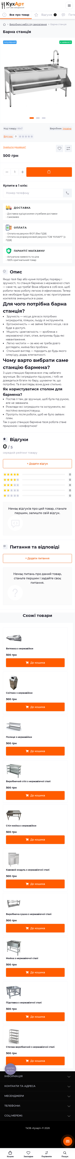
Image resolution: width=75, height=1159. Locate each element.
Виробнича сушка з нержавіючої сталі (29, 914)
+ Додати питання (37, 558)
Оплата (20, 227)
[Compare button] (68, 148)
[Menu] (69, 5)
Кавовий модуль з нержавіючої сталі (28, 869)
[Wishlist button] (59, 148)
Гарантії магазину (29, 250)
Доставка (22, 207)
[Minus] (7, 172)
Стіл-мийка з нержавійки (21, 825)
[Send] (67, 193)
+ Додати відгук (37, 463)
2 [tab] (38, 118)
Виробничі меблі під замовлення (28, 24)
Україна (67, 128)
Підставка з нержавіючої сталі (24, 1002)
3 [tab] (44, 118)
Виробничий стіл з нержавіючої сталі (28, 781)
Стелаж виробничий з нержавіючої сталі (30, 1047)
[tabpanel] (37, 80)
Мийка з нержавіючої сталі (22, 958)
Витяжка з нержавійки (19, 648)
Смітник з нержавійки (19, 692)
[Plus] (22, 172)
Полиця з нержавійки (19, 737)
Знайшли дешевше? (14, 147)
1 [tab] (31, 118)
